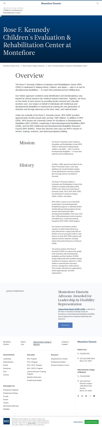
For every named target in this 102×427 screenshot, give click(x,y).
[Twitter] (90, 396)
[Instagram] (82, 396)
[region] (51, 422)
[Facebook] (78, 396)
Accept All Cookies (92, 422)
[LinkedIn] (86, 396)
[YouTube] (94, 396)
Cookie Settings (78, 422)
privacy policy (32, 423)
